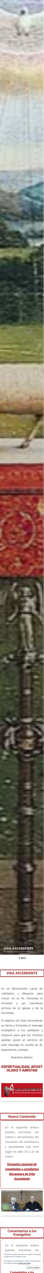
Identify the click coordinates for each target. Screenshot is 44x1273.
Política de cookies (24, 1263)
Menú (23, 958)
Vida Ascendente (18, 948)
